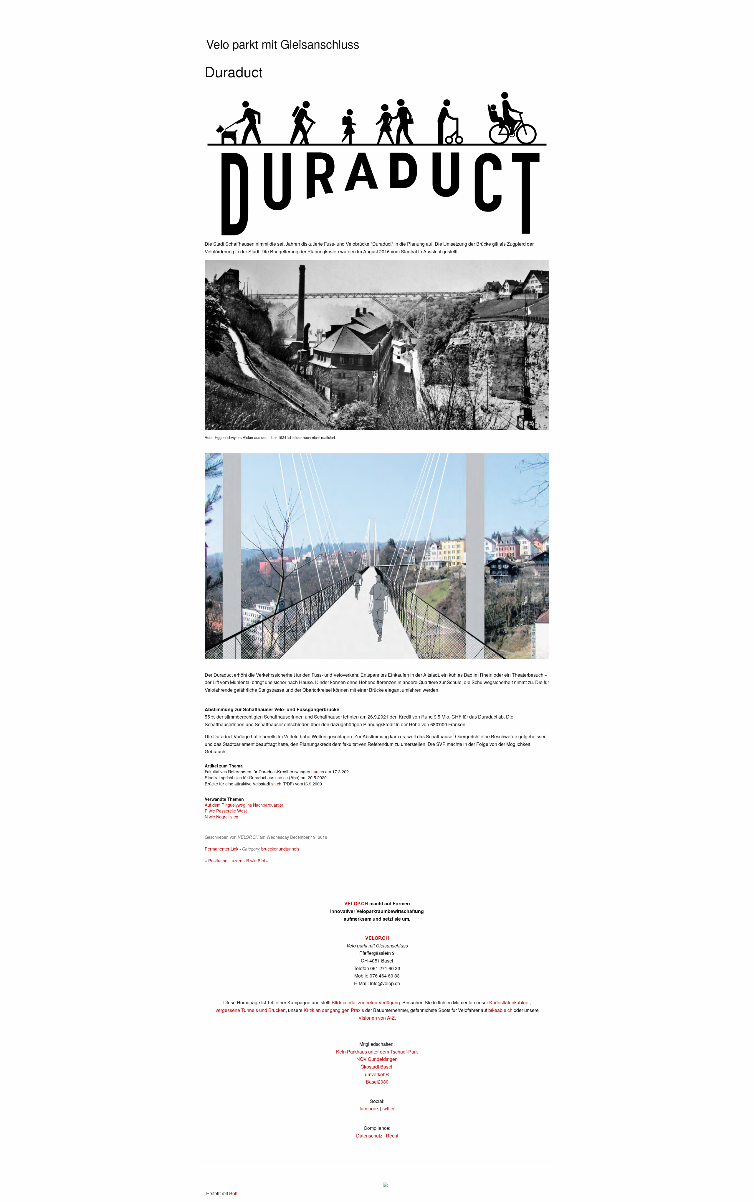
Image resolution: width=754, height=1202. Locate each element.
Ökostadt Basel (376, 1066)
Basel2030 (377, 1081)
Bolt (233, 1193)
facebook (369, 1108)
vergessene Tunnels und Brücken (251, 1010)
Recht (392, 1135)
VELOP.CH (356, 903)
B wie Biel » (257, 860)
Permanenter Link (221, 849)
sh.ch (276, 783)
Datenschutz (369, 1135)
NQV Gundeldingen (377, 1059)
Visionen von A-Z (376, 1017)
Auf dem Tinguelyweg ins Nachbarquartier (244, 805)
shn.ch (281, 777)
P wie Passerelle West (226, 811)
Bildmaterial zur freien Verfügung (366, 1002)
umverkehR (377, 1074)
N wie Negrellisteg (221, 816)
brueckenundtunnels (280, 849)
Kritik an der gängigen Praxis (334, 1010)
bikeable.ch (500, 1010)
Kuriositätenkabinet (509, 1002)
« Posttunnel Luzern (223, 860)
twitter (388, 1108)
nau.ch (317, 771)
